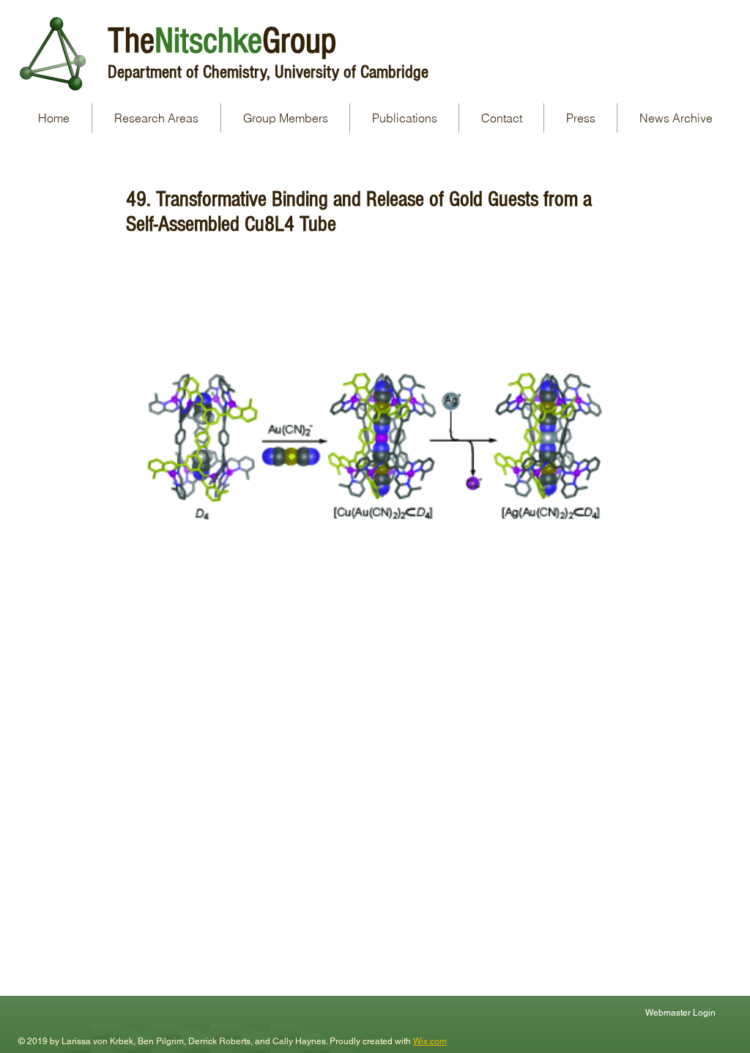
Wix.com (430, 1041)
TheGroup (222, 41)
